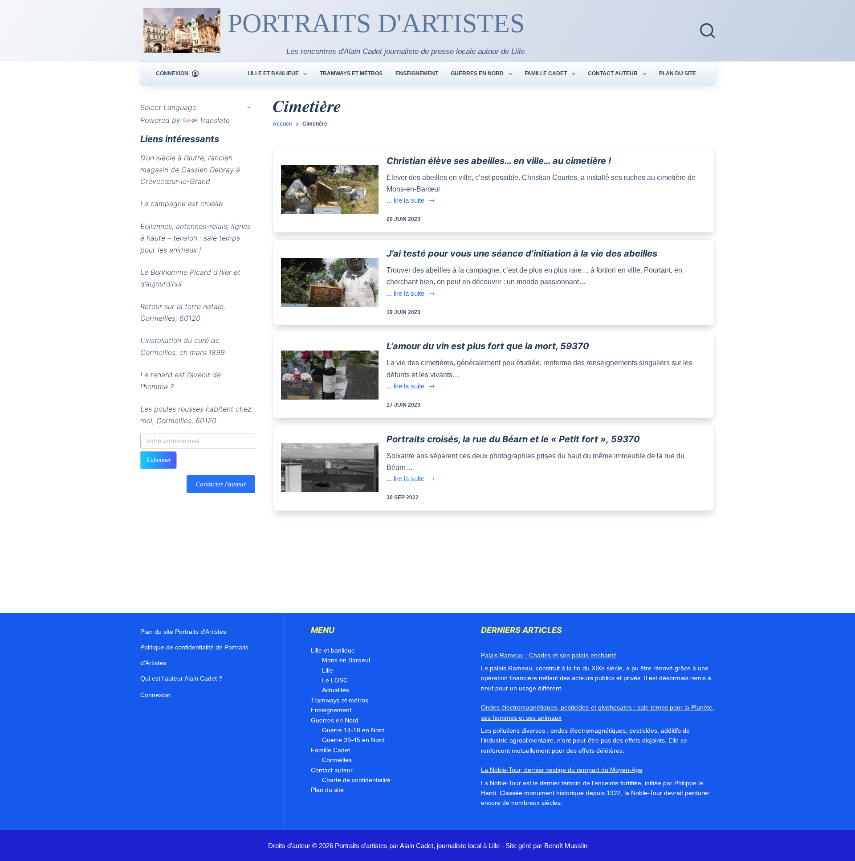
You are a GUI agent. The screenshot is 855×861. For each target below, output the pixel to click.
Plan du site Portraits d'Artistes (183, 631)
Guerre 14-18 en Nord (353, 730)
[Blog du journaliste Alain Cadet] (181, 30)
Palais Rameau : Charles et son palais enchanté (549, 655)
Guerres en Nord (477, 73)
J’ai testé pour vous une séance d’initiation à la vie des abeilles (522, 253)
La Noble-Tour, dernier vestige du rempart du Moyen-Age (562, 769)
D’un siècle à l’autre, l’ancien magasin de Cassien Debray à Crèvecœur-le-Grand (190, 170)
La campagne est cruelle (181, 204)
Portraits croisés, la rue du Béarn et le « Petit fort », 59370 (513, 439)
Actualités (335, 690)
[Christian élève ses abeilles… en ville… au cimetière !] (330, 189)
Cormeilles (337, 759)
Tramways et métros (351, 73)
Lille (327, 670)
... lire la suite (405, 201)
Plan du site (677, 73)
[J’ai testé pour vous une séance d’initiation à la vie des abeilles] (330, 282)
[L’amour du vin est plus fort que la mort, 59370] (330, 375)
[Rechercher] (707, 30)
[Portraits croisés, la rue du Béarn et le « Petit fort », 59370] (330, 467)
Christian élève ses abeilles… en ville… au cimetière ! (499, 160)
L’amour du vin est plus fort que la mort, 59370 (488, 346)
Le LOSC (335, 680)
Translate (214, 120)
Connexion (155, 694)
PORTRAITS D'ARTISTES (376, 23)
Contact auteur (613, 73)
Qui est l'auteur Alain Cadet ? (181, 678)
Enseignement (416, 73)
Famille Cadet (546, 73)
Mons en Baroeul (346, 660)
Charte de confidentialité (356, 779)
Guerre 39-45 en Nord (353, 739)
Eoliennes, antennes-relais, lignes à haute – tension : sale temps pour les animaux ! (195, 238)
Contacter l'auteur (220, 484)
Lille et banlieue (273, 73)
